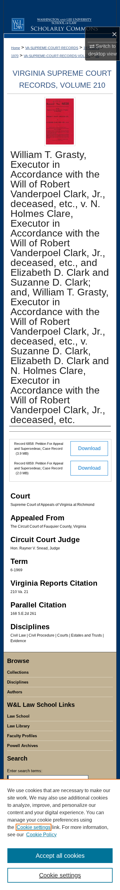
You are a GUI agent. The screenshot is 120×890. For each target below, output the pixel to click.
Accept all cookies (60, 855)
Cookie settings (33, 827)
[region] (60, 834)
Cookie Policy (41, 834)
